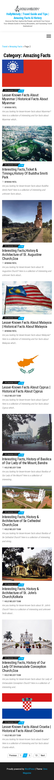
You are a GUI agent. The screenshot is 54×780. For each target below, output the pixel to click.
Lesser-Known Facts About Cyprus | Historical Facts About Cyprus (26, 389)
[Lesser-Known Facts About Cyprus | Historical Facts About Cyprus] (27, 364)
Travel (4, 46)
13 (36, 755)
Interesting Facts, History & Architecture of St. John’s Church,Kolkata (20, 593)
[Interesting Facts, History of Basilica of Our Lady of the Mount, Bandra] (27, 432)
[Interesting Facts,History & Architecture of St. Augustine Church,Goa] (27, 221)
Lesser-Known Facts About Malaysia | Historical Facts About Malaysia (27, 324)
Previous (13, 755)
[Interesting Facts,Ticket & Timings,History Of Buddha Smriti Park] (27, 143)
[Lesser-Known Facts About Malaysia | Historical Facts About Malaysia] (27, 297)
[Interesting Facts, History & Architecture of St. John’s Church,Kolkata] (27, 564)
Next (43, 755)
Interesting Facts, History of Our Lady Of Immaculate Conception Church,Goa (24, 666)
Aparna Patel (11, 107)
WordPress (29, 769)
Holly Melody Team (13, 396)
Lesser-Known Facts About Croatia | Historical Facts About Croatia (26, 729)
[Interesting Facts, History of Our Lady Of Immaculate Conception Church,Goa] (27, 637)
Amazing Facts (15, 46)
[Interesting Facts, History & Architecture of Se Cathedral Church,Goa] (27, 497)
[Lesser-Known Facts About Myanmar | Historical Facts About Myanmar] (27, 73)
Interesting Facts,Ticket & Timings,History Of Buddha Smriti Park (25, 173)
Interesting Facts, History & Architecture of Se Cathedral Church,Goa (21, 521)
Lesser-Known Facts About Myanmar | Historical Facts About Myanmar (25, 99)
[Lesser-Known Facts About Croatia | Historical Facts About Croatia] (27, 705)
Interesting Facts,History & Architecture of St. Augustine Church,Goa (22, 254)
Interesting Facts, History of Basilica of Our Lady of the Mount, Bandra (26, 461)
